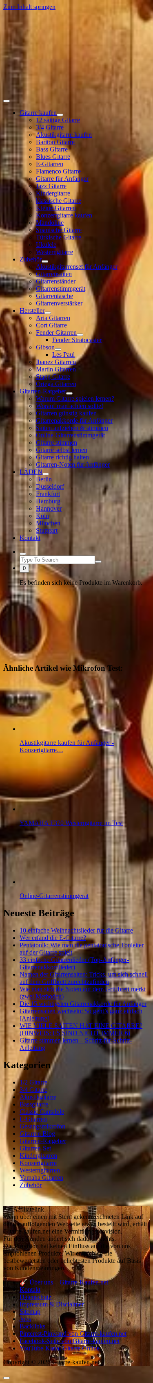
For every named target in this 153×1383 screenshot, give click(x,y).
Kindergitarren (38, 1155)
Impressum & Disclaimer (52, 1304)
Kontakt (30, 537)
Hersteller (32, 310)
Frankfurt (48, 493)
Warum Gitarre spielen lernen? (75, 398)
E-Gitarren (49, 163)
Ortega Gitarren (56, 383)
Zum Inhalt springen (29, 6)
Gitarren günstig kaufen (66, 413)
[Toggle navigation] (6, 101)
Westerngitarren (40, 1170)
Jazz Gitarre (51, 185)
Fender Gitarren (56, 332)
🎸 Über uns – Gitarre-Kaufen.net (64, 1282)
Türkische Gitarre (58, 237)
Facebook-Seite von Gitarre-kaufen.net (70, 1340)
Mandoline (50, 222)
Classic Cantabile (42, 1111)
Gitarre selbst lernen (61, 449)
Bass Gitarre (52, 149)
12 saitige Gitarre (58, 119)
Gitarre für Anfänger (62, 178)
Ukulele (46, 244)
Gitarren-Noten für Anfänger (73, 464)
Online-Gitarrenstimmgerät (70, 435)
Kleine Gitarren (56, 207)
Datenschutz (35, 1296)
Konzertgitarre (38, 1162)
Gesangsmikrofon (42, 1126)
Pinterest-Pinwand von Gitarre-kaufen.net (73, 1333)
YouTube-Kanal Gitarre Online (60, 1348)
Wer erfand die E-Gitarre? (53, 937)
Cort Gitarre (51, 325)
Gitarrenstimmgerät (60, 288)
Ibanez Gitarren (56, 361)
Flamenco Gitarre (58, 171)
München (48, 523)
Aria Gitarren (53, 317)
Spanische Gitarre (59, 229)
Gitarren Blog (37, 1133)
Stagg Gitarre (53, 376)
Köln (42, 515)
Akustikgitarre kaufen (64, 134)
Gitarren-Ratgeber (43, 391)
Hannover (49, 508)
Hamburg (48, 501)
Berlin (44, 479)
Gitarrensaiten (54, 273)
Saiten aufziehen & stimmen (72, 427)
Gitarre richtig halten (62, 457)
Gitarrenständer (55, 281)
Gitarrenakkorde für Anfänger (74, 420)
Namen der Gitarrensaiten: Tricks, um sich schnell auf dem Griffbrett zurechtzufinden (84, 978)
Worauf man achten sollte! (69, 405)
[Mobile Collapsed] (60, 115)
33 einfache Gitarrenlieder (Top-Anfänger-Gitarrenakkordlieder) (74, 963)
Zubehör (31, 259)
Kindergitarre (53, 193)
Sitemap (30, 1311)
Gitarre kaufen (38, 112)
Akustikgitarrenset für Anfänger (77, 266)
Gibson (45, 347)
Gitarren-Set (35, 1148)
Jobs (25, 1318)
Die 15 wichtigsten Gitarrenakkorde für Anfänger (83, 1003)
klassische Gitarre (58, 200)
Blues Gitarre (53, 156)
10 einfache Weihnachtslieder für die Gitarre (76, 930)
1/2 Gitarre (33, 1082)
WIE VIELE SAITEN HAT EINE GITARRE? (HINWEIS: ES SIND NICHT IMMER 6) (81, 1029)
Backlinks (32, 1326)
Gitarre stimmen (56, 442)
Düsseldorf (50, 486)
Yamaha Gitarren (41, 1177)
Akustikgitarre (38, 1096)
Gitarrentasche (54, 295)
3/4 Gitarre (50, 127)
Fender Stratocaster (77, 339)
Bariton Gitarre (55, 141)
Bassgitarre (34, 1104)
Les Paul (63, 354)
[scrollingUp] (6, 1378)
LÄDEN (31, 471)
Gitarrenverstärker (59, 303)
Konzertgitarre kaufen (64, 215)
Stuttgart (47, 530)
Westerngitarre (54, 251)
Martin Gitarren (56, 369)
